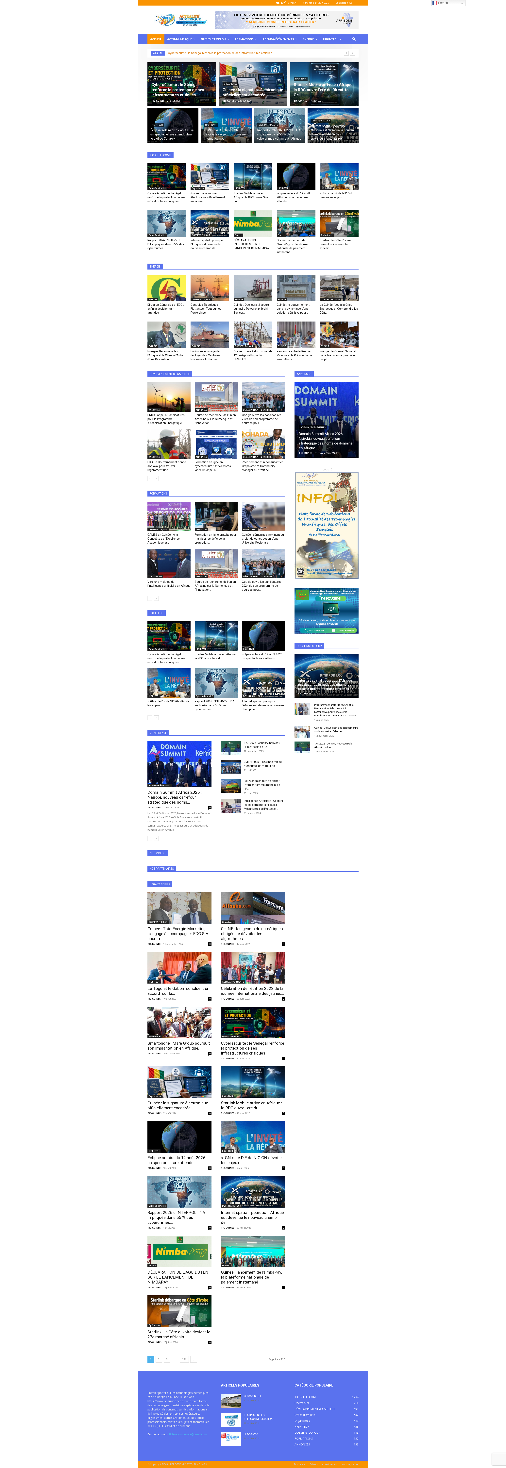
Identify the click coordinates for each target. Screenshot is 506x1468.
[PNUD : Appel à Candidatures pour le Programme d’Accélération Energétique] (169, 397)
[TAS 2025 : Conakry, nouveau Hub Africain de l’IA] (231, 748)
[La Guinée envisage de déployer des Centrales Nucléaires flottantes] (210, 335)
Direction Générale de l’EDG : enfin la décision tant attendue (165, 308)
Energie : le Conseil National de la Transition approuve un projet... (338, 355)
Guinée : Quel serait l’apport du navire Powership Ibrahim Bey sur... (252, 308)
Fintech (238, 235)
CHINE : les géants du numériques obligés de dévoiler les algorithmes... (252, 933)
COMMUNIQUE (253, 1396)
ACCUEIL (156, 39)
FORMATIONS (244, 39)
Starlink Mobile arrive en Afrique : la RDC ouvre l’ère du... (251, 197)
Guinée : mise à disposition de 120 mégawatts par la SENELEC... (253, 355)
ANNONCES (154, 410)
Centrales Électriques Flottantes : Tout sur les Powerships (206, 308)
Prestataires (155, 1036)
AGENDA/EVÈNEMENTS (160, 785)
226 (184, 1359)
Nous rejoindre (350, 1464)
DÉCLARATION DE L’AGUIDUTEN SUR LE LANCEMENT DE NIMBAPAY (251, 244)
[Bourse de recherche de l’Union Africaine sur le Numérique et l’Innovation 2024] (216, 397)
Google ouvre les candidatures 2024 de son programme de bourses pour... (261, 419)
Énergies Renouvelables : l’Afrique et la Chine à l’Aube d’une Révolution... (165, 355)
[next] (352, 53)
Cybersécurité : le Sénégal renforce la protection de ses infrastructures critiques (220, 53)
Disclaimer (300, 1464)
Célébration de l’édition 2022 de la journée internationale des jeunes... (252, 991)
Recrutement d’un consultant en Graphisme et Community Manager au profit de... (262, 466)
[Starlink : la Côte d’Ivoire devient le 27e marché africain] (339, 223)
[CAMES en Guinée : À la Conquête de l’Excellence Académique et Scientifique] (169, 516)
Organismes (230, 84)
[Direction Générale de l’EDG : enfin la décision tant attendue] (166, 288)
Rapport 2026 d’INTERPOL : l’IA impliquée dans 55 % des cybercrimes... (165, 244)
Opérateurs (326, 235)
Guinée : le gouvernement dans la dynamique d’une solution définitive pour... (293, 308)
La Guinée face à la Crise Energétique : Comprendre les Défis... (339, 308)
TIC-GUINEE (157, 100)
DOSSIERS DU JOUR (321, 121)
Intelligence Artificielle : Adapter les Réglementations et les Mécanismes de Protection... (263, 804)
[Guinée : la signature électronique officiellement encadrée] (253, 84)
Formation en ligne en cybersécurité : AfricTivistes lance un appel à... (213, 466)
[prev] (346, 53)
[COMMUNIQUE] (231, 1401)
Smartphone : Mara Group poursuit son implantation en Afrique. (178, 1046)
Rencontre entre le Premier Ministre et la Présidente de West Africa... (294, 355)
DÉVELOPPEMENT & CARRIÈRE (257, 410)
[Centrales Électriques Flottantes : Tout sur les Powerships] (210, 288)
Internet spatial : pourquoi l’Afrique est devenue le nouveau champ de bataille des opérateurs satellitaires (325, 684)
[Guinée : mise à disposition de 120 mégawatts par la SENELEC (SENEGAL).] (253, 335)
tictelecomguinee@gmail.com (188, 1434)
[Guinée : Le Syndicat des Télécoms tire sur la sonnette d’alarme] (302, 732)
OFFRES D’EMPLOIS (213, 39)
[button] (354, 39)
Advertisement (329, 1464)
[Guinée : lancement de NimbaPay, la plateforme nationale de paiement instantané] (296, 223)
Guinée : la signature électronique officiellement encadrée (208, 197)
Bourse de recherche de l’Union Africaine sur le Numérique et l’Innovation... (215, 419)
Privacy (314, 1464)
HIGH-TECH (330, 39)
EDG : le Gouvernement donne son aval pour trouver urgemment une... (166, 466)
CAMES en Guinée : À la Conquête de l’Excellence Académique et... (163, 538)
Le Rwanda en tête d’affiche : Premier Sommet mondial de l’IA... (262, 784)
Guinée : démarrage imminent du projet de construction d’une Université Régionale (263, 538)
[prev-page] (149, 478)
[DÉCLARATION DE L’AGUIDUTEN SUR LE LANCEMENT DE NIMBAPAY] (253, 223)
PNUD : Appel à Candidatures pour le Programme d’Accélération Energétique (166, 419)
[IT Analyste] (231, 1439)
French (442, 3)
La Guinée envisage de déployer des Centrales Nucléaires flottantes (205, 355)
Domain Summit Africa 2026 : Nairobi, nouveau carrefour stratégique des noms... (174, 797)
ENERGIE (308, 39)
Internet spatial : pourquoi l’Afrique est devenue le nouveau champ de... (207, 244)
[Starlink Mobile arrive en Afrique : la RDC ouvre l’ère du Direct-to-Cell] (324, 84)
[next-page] (156, 478)
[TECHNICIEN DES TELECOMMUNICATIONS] (231, 1420)
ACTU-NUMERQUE (179, 39)
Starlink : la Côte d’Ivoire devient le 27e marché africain (335, 244)
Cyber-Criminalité (162, 79)
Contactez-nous (344, 2)
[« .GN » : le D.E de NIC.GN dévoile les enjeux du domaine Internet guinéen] (226, 127)
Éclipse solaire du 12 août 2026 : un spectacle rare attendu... (293, 197)
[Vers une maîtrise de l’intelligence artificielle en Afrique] (169, 563)
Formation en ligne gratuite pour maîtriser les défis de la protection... (215, 538)
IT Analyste (251, 1434)
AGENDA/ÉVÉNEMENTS (278, 39)
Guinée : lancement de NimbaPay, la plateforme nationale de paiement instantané (251, 1277)
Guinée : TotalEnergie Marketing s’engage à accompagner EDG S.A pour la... (177, 933)
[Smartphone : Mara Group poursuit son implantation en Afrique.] (179, 1022)
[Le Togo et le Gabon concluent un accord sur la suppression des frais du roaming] (179, 968)
